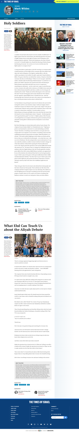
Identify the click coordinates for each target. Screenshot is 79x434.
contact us (33, 416)
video (12, 420)
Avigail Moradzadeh (41, 395)
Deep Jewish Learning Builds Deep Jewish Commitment (43, 392)
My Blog (16, 18)
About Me (22, 18)
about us (33, 410)
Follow (16, 11)
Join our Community (61, 1)
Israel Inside (13, 410)
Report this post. (7, 50)
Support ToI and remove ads (72, 1)
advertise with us (34, 412)
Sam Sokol (68, 59)
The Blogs (17, 6)
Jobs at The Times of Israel (36, 414)
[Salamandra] (50, 430)
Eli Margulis (40, 210)
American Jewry (22, 384)
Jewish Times (13, 408)
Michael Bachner (66, 50)
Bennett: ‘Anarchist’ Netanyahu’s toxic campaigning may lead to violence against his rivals (66, 46)
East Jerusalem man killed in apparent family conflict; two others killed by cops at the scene (70, 82)
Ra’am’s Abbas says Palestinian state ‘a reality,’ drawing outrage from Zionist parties (70, 56)
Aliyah (16, 384)
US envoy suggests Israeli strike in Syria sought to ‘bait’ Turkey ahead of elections (70, 65)
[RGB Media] (40, 430)
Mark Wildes (22, 8)
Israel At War (21, 202)
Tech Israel (13, 412)
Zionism (27, 202)
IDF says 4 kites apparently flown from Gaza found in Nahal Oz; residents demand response (70, 73)
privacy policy (33, 408)
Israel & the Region (15, 406)
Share (7, 31)
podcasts (13, 418)
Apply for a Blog (71, 18)
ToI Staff (73, 59)
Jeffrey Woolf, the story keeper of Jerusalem (69, 90)
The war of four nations (43, 209)
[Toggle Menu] (1, 1)
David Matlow (20, 214)
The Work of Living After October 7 (24, 392)
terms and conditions (35, 406)
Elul (28, 384)
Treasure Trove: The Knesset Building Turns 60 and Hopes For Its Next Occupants (24, 210)
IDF (15, 202)
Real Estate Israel (14, 414)
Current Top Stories (65, 26)
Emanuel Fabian (68, 77)
